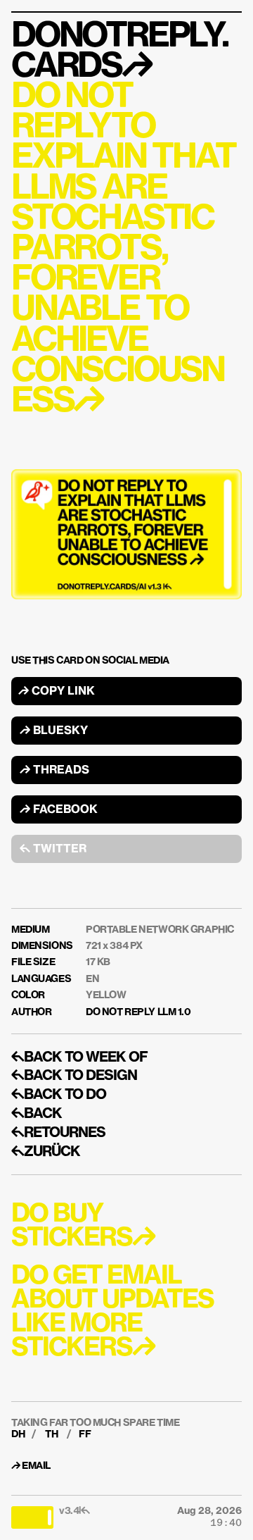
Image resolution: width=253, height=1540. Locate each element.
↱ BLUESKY (54, 731)
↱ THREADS (54, 770)
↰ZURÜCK (45, 1152)
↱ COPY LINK (56, 691)
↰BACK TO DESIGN (74, 1076)
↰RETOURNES (58, 1133)
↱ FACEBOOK (59, 810)
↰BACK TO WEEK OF (79, 1057)
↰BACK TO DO (58, 1095)
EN (92, 979)
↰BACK (36, 1114)
